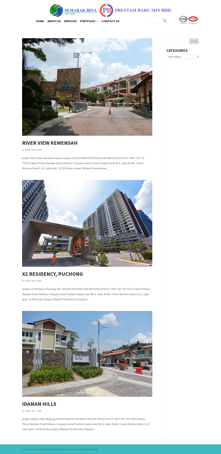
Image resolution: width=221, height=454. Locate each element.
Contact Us (110, 21)
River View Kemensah (50, 142)
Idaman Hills (39, 403)
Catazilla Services (88, 449)
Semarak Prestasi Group (51, 449)
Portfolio (87, 21)
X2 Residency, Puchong (52, 274)
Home (40, 21)
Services (70, 21)
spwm (27, 149)
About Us (54, 21)
